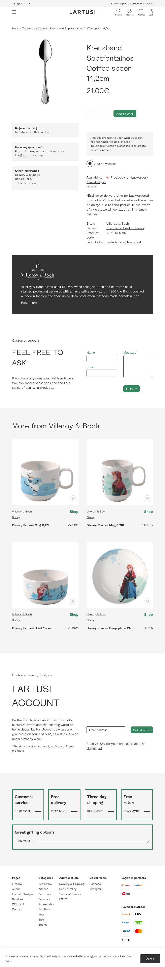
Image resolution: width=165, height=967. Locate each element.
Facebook (96, 884)
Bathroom (44, 894)
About (16, 889)
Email (90, 367)
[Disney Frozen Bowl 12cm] (45, 575)
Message (129, 352)
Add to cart (124, 114)
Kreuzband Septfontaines (125, 228)
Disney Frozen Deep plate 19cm (110, 628)
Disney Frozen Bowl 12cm (31, 628)
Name (91, 352)
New (41, 914)
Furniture (44, 909)
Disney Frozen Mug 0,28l (105, 525)
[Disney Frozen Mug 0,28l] (120, 472)
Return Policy (23, 179)
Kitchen (43, 889)
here (108, 150)
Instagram (96, 889)
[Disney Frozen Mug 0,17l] (45, 472)
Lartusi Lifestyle (22, 894)
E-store (17, 884)
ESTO (63, 899)
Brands (42, 924)
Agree (150, 958)
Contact (17, 909)
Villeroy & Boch (117, 223)
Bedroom (44, 899)
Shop (74, 511)
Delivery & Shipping (27, 175)
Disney (16, 517)
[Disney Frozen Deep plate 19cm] (120, 575)
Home (15, 28)
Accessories (46, 904)
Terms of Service (26, 183)
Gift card (18, 904)
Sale (41, 919)
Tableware (28, 28)
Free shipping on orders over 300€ (132, 3)
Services (17, 899)
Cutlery (42, 28)
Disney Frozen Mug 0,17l (30, 525)
